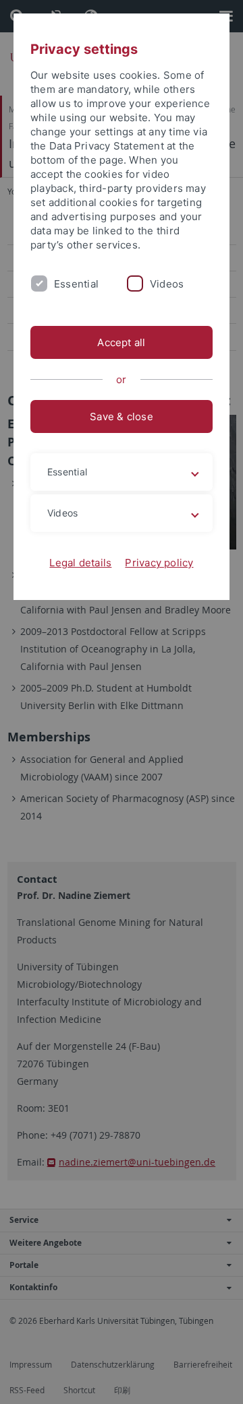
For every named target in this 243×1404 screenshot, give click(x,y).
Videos (167, 283)
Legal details (80, 562)
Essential (76, 283)
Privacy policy (159, 562)
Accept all (121, 342)
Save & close (121, 416)
